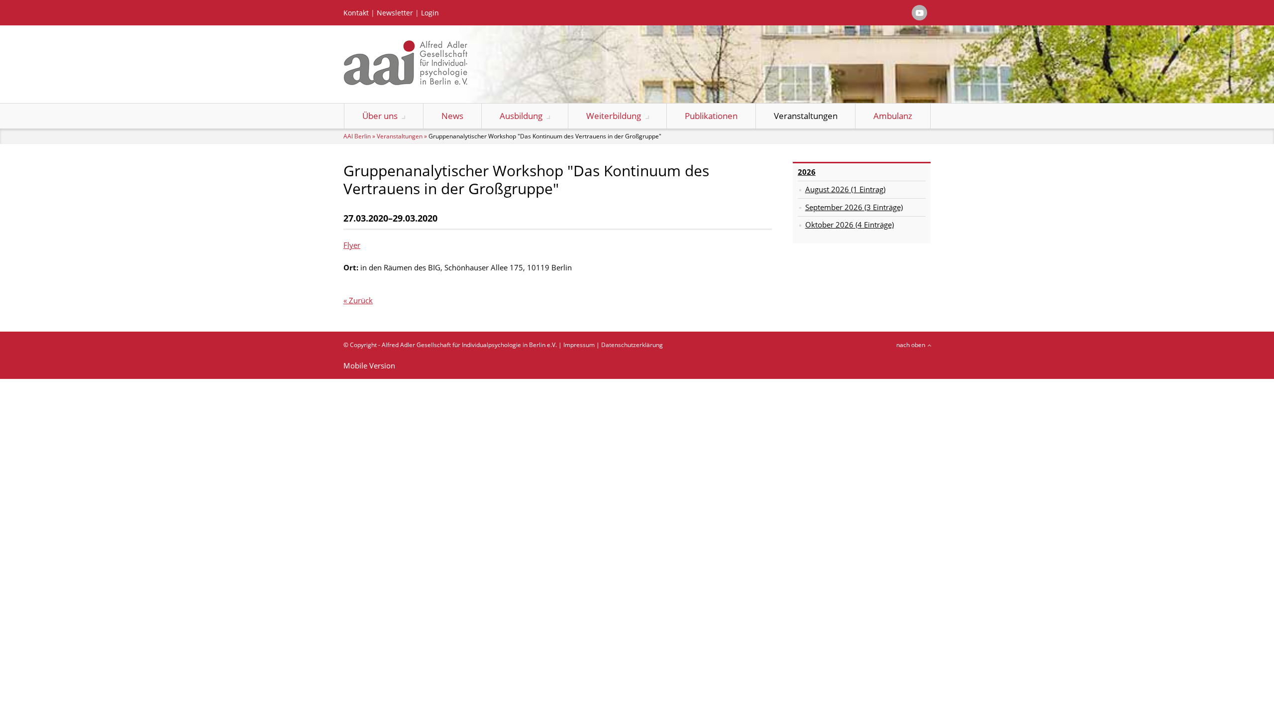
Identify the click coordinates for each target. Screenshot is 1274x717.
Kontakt (356, 12)
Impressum (579, 345)
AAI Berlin (357, 136)
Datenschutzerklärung (632, 345)
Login (430, 12)
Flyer (351, 245)
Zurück (361, 300)
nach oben (910, 345)
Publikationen (711, 115)
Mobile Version (369, 365)
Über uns (380, 115)
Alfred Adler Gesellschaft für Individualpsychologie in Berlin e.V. (469, 345)
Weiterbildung (613, 115)
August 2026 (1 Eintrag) (845, 189)
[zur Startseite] (405, 82)
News (452, 115)
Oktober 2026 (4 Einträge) (849, 225)
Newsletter (395, 12)
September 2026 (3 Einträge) (854, 207)
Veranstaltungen (806, 115)
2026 (807, 172)
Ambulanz (892, 115)
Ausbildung (521, 115)
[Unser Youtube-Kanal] (919, 12)
